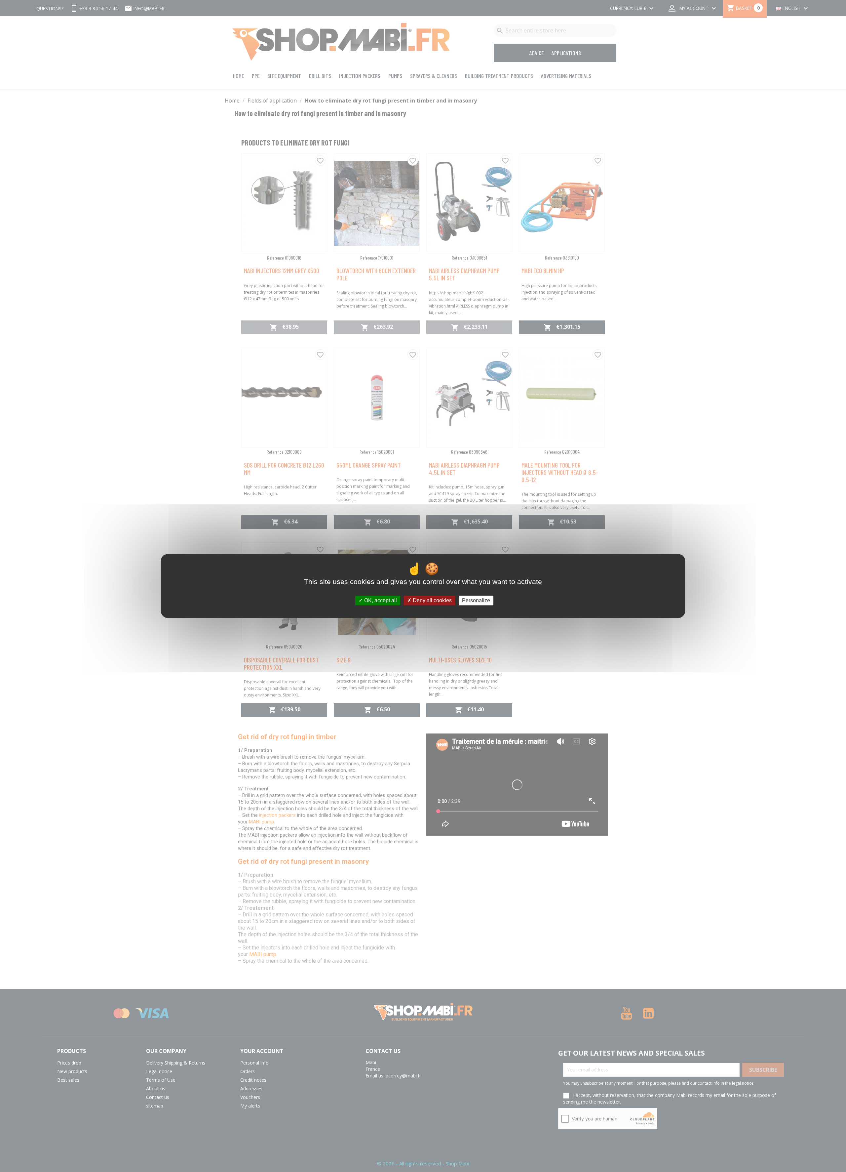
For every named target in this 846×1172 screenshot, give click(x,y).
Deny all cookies (431, 600)
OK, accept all (380, 600)
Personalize (476, 600)
